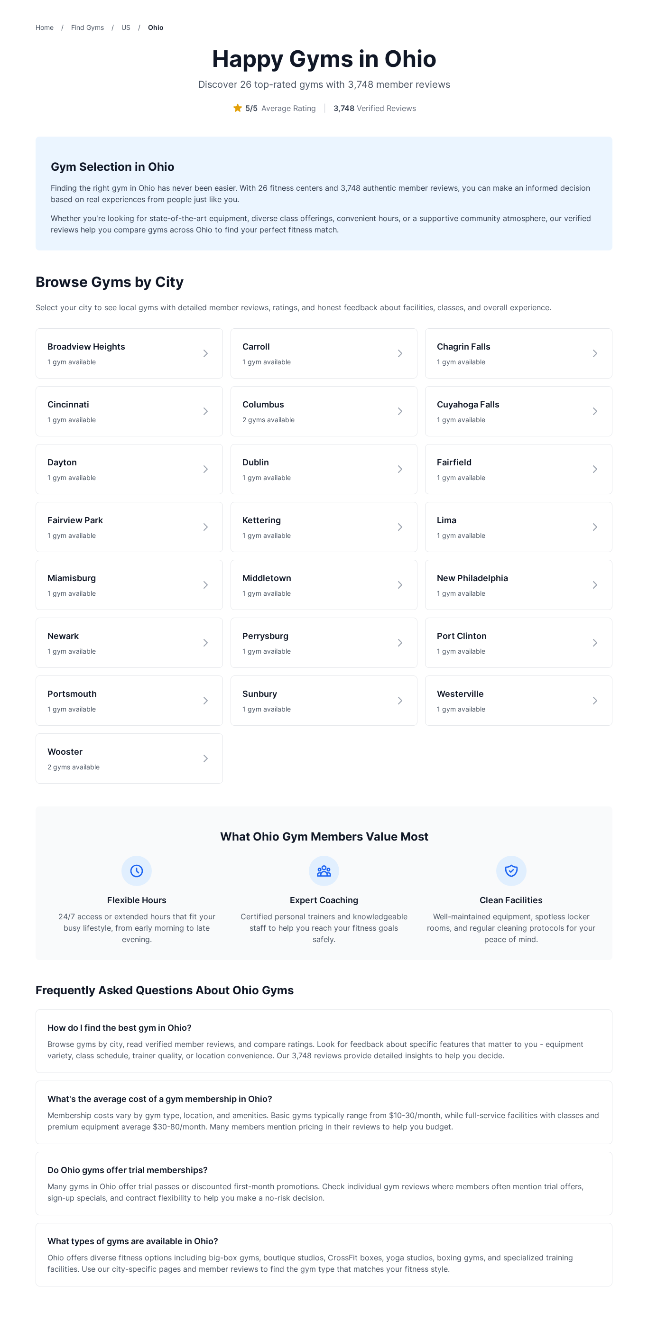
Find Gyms (87, 27)
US (125, 27)
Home (45, 27)
